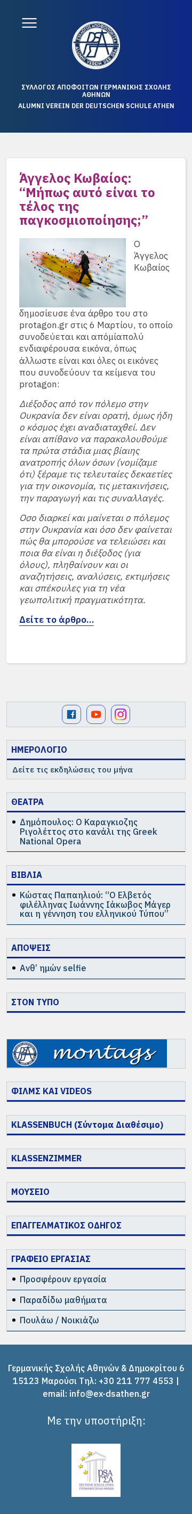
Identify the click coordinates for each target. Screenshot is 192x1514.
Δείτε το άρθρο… (56, 619)
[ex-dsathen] (96, 45)
